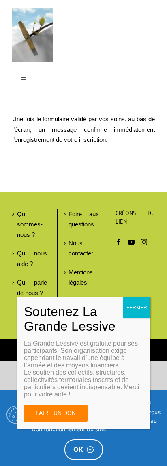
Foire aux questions (83, 219)
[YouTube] (131, 242)
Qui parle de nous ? (32, 287)
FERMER (136, 307)
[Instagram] (144, 242)
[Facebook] (119, 242)
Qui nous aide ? (32, 258)
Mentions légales (81, 277)
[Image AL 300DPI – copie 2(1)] (32, 11)
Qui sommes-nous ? (30, 224)
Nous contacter (81, 248)
